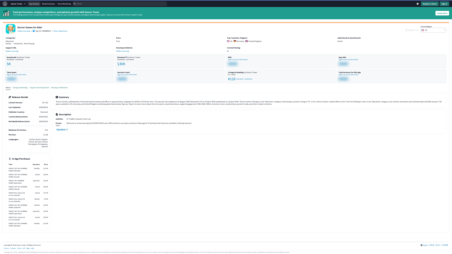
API (24, 248)
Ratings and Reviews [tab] (59, 87)
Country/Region (426, 27)
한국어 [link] (437, 245)
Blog (28, 248)
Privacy (6, 248)
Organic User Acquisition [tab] (39, 87)
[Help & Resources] (417, 3)
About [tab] (8, 87)
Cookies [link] (13, 248)
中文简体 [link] (445, 245)
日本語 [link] (431, 245)
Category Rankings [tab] (20, 87)
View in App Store (60, 31)
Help (32, 248)
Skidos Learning (23, 31)
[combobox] (120, 3)
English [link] (425, 245)
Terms (19, 248)
